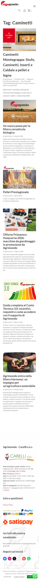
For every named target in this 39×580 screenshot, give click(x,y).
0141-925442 (7, 471)
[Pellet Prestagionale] (19, 177)
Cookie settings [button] (19, 577)
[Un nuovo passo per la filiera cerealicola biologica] (19, 111)
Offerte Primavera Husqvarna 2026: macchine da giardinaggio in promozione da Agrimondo (19, 241)
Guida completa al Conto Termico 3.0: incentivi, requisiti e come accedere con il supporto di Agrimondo (19, 312)
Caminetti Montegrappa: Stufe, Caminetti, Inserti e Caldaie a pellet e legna (19, 64)
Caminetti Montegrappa (10, 83)
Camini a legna (24, 83)
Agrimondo (8, 79)
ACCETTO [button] (31, 577)
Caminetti (27, 81)
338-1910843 (20, 471)
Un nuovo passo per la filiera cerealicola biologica (16, 129)
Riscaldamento (14, 81)
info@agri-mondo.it (13, 474)
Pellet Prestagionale (16, 192)
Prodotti (5, 81)
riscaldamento (12, 85)
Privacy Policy (8, 505)
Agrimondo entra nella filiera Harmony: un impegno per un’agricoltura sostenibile (19, 381)
